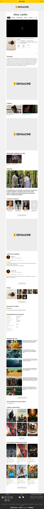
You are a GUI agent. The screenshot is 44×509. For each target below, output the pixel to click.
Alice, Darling (10, 403)
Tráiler (28, 463)
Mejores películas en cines (22, 487)
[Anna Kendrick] (9, 205)
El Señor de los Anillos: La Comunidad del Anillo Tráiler (33, 435)
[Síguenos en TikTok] (5, 500)
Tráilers (9, 103)
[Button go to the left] (34, 17)
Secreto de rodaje (13, 306)
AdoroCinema (32, 497)
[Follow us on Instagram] (11, 497)
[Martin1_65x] (8, 271)
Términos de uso (18, 504)
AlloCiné (31, 496)
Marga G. (13, 256)
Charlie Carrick (34, 210)
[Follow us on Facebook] (5, 497)
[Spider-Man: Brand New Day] (22, 450)
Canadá (17, 316)
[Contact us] (8, 500)
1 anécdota (18, 321)
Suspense (18, 39)
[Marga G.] (8, 257)
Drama (32, 38)
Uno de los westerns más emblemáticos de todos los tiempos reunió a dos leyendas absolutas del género (30, 369)
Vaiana (18, 478)
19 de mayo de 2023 (20, 38)
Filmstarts (36, 496)
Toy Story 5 (8, 478)
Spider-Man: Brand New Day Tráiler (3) (11, 435)
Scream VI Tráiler (22, 435)
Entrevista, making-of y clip (16, 153)
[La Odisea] (11, 450)
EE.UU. (20, 316)
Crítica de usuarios (13, 254)
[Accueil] (21, 1)
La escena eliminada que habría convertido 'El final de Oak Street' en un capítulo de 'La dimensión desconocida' (30, 360)
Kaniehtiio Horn (34, 42)
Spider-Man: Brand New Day (21, 457)
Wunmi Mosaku (28, 42)
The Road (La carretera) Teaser (11, 421)
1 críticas (12, 272)
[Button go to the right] (36, 17)
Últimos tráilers (22, 438)
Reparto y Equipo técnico (22, 215)
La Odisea (8, 457)
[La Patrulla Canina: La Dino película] (33, 471)
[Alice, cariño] (11, 44)
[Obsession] (33, 450)
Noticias (9, 169)
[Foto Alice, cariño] (11, 294)
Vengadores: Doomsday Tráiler (32, 421)
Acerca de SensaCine (4, 504)
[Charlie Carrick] (34, 205)
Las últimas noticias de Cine (22, 397)
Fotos (9, 288)
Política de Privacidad (25, 504)
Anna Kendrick (22, 42)
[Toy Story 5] (11, 471)
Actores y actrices (13, 199)
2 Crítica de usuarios (22, 283)
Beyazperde (41, 496)
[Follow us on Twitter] (8, 497)
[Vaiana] (22, 471)
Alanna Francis (30, 40)
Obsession (29, 457)
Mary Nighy (23, 40)
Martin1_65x (13, 270)
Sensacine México (39, 497)
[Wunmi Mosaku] (17, 205)
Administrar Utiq (31, 504)
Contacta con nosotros (11, 504)
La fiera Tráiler (22, 421)
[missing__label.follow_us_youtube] (3, 497)
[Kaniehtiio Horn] (26, 205)
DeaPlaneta (18, 317)
